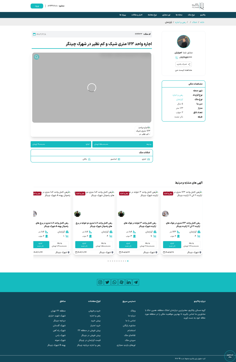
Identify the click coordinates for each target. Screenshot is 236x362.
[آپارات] (121, 282)
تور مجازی (166, 14)
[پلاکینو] (197, 6)
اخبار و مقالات (136, 14)
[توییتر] (107, 282)
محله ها (179, 14)
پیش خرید (96, 320)
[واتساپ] (114, 282)
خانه (202, 22)
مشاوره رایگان (129, 325)
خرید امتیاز (95, 325)
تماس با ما (130, 320)
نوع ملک (191, 14)
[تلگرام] (135, 282)
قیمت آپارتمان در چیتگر (90, 340)
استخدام (131, 330)
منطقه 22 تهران (58, 311)
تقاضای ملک (129, 335)
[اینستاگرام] (100, 282)
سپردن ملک (130, 340)
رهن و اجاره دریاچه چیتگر (89, 345)
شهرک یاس (60, 335)
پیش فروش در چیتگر (91, 335)
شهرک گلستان (59, 325)
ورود (37, 6)
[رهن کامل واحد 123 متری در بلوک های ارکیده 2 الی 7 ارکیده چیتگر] (182, 204)
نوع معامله (152, 14)
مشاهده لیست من (183, 70)
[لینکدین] (128, 282)
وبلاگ (133, 311)
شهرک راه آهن (59, 330)
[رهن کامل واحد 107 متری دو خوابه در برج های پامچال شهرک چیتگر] (94, 204)
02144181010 (53, 6)
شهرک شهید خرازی (57, 315)
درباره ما (131, 315)
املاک (194, 22)
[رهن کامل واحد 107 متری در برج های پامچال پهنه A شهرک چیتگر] (50, 204)
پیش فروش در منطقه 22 (89, 330)
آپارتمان (179, 99)
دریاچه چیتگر (59, 320)
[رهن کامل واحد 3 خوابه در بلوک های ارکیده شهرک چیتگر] (138, 204)
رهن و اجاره (180, 22)
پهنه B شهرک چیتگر (56, 345)
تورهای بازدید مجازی (126, 345)
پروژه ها (123, 14)
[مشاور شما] (183, 41)
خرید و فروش (94, 311)
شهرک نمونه (60, 340)
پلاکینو (202, 14)
